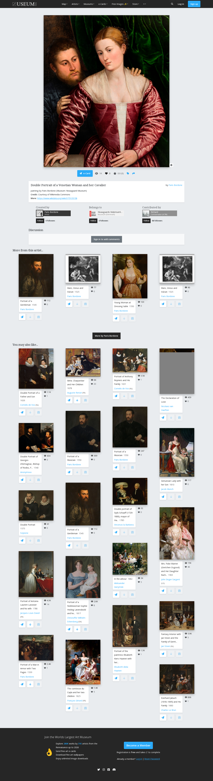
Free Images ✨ (119, 4)
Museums (88, 4)
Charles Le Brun (168, 710)
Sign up (194, 4)
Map (64, 4)
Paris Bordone (175, 185)
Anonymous (26, 472)
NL (37, 405)
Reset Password (152, 758)
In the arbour (120, 578)
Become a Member (138, 745)
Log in (181, 4)
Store (135, 4)
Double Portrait (27, 524)
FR (22, 617)
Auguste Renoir (74, 392)
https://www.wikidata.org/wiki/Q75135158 (57, 198)
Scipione (24, 533)
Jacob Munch (167, 489)
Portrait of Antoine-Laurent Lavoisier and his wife (29, 605)
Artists (75, 4)
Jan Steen (165, 646)
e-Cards (102, 4)
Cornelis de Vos (27, 404)
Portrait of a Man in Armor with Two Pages (29, 668)
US (163, 583)
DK (80, 621)
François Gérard (74, 700)
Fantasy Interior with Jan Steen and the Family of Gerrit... (171, 638)
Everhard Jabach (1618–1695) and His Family (171, 702)
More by (106, 335)
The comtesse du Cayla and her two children (75, 692)
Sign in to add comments (107, 239)
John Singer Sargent (170, 579)
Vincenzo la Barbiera (124, 524)
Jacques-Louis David (30, 613)
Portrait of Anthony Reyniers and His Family (123, 380)
